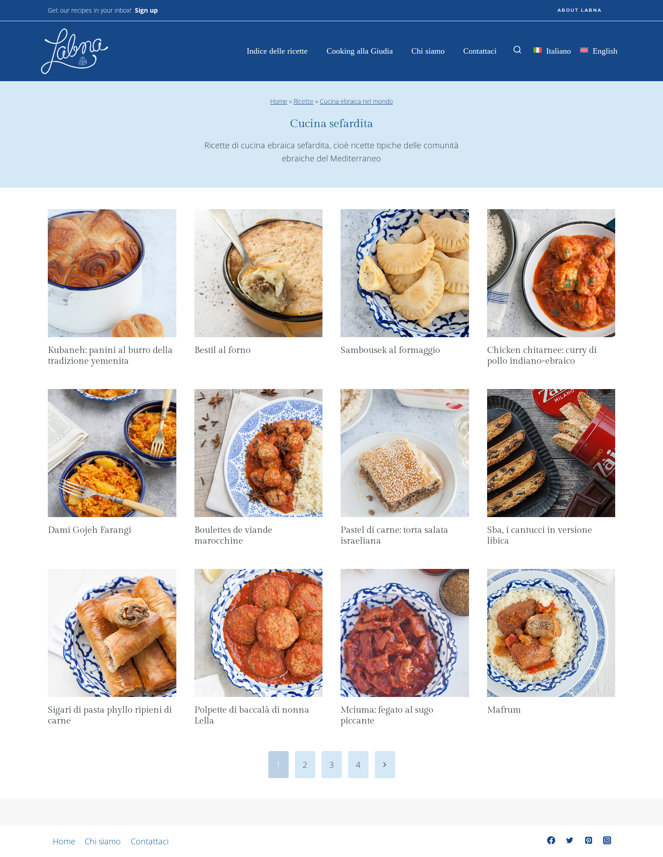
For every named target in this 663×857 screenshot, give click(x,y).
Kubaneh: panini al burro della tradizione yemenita (110, 356)
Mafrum (504, 710)
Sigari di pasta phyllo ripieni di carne (110, 715)
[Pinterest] (588, 840)
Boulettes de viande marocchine (233, 535)
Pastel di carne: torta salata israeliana (394, 535)
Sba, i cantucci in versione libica (539, 535)
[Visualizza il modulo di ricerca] (517, 50)
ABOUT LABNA (579, 10)
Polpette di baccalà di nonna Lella (251, 715)
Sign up (146, 10)
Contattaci (480, 50)
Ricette (303, 101)
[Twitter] (570, 840)
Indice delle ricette (277, 50)
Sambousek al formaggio (390, 350)
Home (278, 101)
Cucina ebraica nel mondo (356, 101)
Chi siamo (428, 50)
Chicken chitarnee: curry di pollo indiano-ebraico (542, 356)
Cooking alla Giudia (360, 50)
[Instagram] (607, 840)
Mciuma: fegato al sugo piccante (387, 715)
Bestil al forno (222, 350)
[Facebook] (551, 840)
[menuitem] (552, 52)
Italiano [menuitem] (558, 50)
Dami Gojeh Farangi (89, 530)
